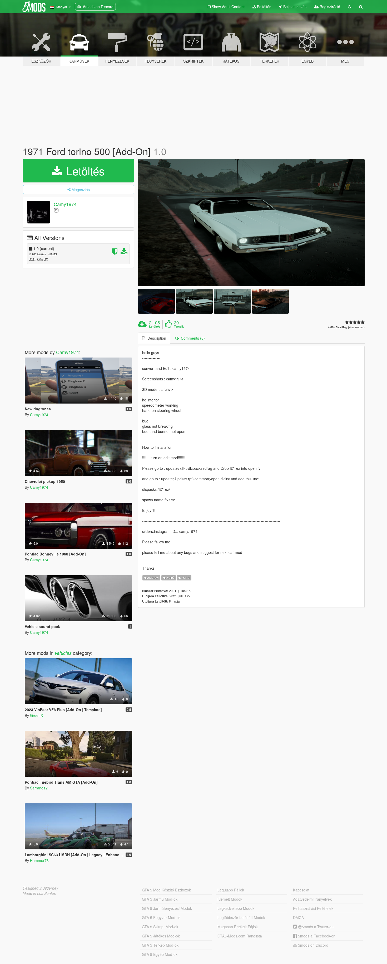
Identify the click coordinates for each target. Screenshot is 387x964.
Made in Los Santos (39, 893)
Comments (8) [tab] (192, 338)
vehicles (63, 653)
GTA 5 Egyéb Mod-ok (159, 954)
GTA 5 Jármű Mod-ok (159, 899)
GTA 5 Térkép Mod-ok (160, 945)
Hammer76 (39, 860)
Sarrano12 (39, 787)
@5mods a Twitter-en (315, 926)
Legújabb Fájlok (230, 889)
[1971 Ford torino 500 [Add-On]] (251, 223)
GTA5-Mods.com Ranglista (239, 936)
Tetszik (179, 326)
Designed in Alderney (40, 888)
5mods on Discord (312, 945)
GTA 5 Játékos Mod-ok (161, 936)
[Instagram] (56, 210)
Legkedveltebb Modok (235, 908)
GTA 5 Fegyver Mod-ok (161, 917)
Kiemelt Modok (229, 899)
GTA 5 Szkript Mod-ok (160, 926)
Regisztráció (329, 6)
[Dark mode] (349, 6)
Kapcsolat (301, 889)
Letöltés (84, 170)
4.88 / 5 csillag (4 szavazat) (346, 327)
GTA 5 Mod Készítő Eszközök (166, 889)
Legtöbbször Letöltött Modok (241, 917)
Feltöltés (263, 6)
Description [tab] (155, 338)
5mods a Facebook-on (316, 936)
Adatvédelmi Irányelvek (312, 899)
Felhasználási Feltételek (313, 908)
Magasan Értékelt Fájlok (237, 926)
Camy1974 (65, 204)
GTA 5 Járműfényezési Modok (167, 908)
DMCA (298, 917)
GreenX (36, 715)
